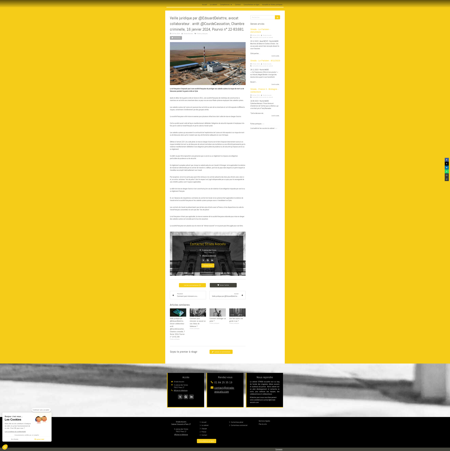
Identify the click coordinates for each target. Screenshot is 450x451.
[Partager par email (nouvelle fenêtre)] (447, 175)
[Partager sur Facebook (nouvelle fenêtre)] (447, 160)
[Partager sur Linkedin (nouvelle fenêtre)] (447, 167)
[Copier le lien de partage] (447, 179)
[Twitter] (203, 260)
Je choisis (14, 439)
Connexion (279, 449)
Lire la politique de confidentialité (15, 431)
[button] (5, 447)
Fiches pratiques (256, 124)
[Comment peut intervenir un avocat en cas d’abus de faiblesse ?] (198, 312)
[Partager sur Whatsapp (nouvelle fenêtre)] (447, 171)
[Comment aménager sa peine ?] (218, 312)
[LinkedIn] (212, 260)
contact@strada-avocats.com (224, 389)
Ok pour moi (39, 439)
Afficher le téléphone (209, 255)
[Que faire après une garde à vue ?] (237, 312)
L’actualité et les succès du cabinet (262, 128)
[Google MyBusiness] (208, 260)
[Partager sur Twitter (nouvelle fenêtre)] (447, 164)
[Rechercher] (277, 17)
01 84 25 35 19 (223, 382)
